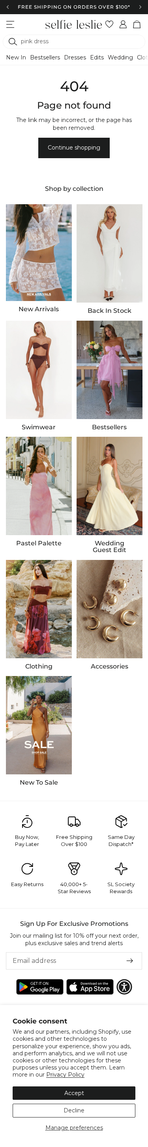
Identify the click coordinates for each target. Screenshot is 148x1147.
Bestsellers (45, 57)
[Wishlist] (109, 24)
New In (16, 57)
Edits (97, 57)
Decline (74, 1110)
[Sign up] (130, 961)
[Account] (123, 24)
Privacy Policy (65, 1074)
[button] (124, 987)
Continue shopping (74, 147)
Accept (74, 1093)
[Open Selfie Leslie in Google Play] (40, 987)
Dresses (75, 57)
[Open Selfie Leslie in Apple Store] (90, 987)
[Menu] (10, 24)
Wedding (120, 57)
